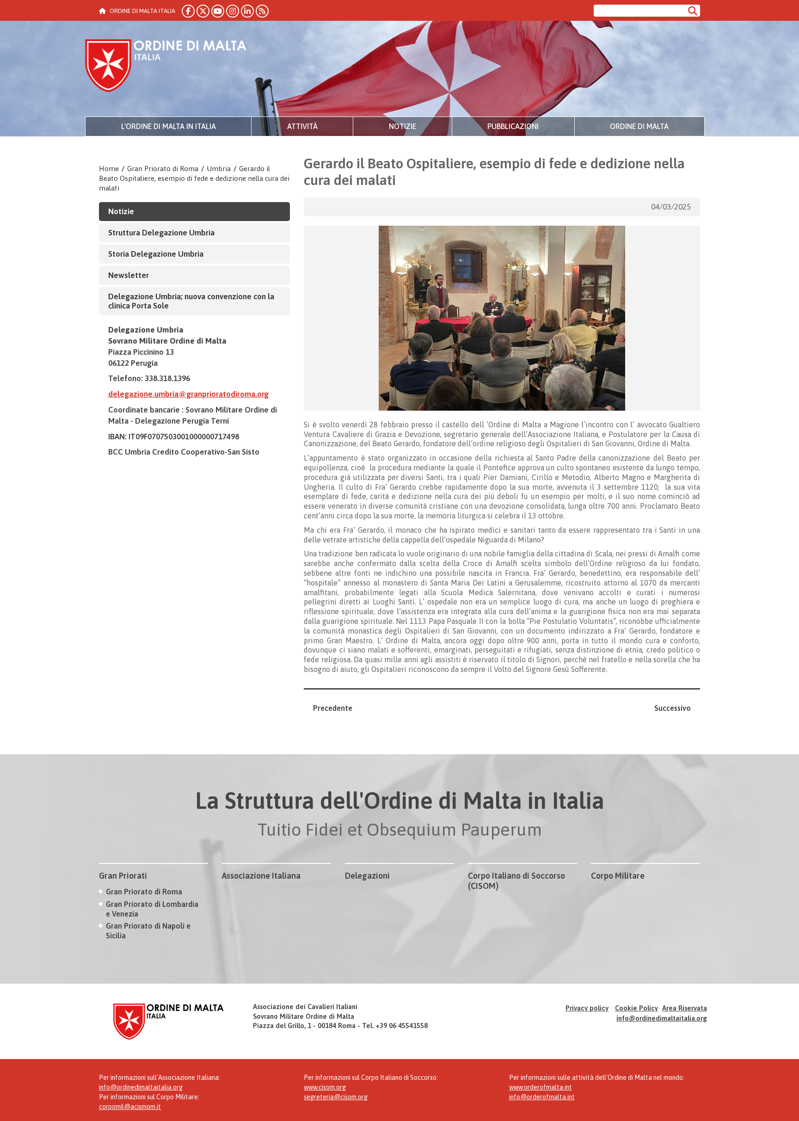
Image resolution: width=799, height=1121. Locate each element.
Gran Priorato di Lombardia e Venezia (152, 909)
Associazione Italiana (261, 876)
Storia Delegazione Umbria (155, 254)
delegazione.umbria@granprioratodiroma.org (188, 394)
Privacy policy (586, 1008)
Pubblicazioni (513, 126)
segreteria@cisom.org (336, 1097)
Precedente (332, 708)
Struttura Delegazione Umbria (161, 232)
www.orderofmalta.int (540, 1087)
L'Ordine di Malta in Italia (168, 126)
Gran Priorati (123, 876)
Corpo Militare (618, 876)
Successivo (672, 708)
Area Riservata (684, 1008)
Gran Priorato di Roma (162, 168)
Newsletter (128, 275)
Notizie (402, 126)
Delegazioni (367, 876)
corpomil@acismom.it (130, 1106)
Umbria (219, 168)
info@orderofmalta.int (542, 1097)
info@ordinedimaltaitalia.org (661, 1018)
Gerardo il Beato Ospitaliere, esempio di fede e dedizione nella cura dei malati (194, 178)
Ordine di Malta (639, 126)
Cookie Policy (636, 1008)
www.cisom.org (325, 1087)
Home (109, 168)
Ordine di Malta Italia (166, 67)
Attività (302, 126)
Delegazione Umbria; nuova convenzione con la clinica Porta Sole (191, 301)
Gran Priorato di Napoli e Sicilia (148, 931)
